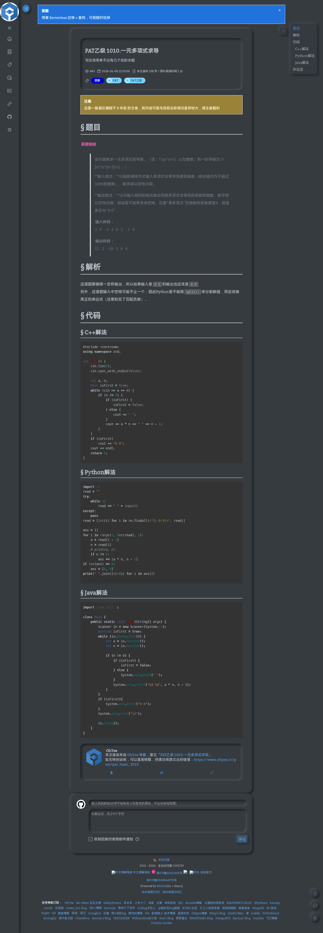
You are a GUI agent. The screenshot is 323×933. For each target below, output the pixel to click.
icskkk (255, 913)
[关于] (9, 90)
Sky (180, 903)
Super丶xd (48, 913)
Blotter (161, 886)
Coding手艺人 (146, 908)
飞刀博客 (271, 918)
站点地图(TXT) (151, 892)
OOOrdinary (270, 913)
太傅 (159, 903)
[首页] (9, 38)
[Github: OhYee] (9, 116)
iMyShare (260, 903)
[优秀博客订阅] (9, 103)
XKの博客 (95, 908)
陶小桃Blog (118, 913)
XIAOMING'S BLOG (239, 903)
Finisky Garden (161, 923)
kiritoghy (50, 918)
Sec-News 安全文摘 (88, 903)
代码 (296, 42)
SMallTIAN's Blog (201, 918)
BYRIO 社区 (189, 908)
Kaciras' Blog (242, 918)
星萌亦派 (183, 913)
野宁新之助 (66, 918)
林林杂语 (170, 903)
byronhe (110, 908)
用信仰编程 (229, 908)
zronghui (94, 913)
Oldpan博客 (199, 913)
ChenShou (82, 918)
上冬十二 (140, 903)
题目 (296, 28)
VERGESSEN (121, 918)
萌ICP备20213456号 (169, 873)
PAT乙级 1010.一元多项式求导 (184, 755)
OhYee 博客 (136, 755)
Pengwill (258, 908)
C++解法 (302, 49)
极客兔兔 (244, 908)
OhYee (69, 903)
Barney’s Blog (101, 918)
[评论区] (9, 77)
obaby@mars (112, 903)
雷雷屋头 (181, 918)
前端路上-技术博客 (163, 913)
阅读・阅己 (79, 913)
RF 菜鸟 (271, 908)
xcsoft (48, 908)
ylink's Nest (236, 913)
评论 (242, 839)
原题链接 (88, 144)
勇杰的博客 (135, 913)
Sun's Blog (166, 918)
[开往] (9, 129)
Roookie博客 (193, 903)
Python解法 (305, 56)
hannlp (275, 903)
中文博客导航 (141, 872)
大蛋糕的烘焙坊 (214, 903)
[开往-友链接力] (201, 872)
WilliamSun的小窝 (144, 918)
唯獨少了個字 (126, 908)
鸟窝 (151, 903)
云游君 (59, 908)
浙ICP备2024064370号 (162, 880)
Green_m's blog (76, 908)
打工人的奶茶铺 (210, 908)
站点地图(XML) (172, 892)
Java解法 (302, 62)
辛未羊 (128, 903)
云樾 (106, 913)
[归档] (9, 51)
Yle (147, 913)
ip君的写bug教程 (169, 908)
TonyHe (258, 918)
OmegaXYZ (223, 918)
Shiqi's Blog (217, 913)
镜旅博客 (63, 913)
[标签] (9, 64)
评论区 (298, 69)
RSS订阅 (164, 860)
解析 (296, 35)
